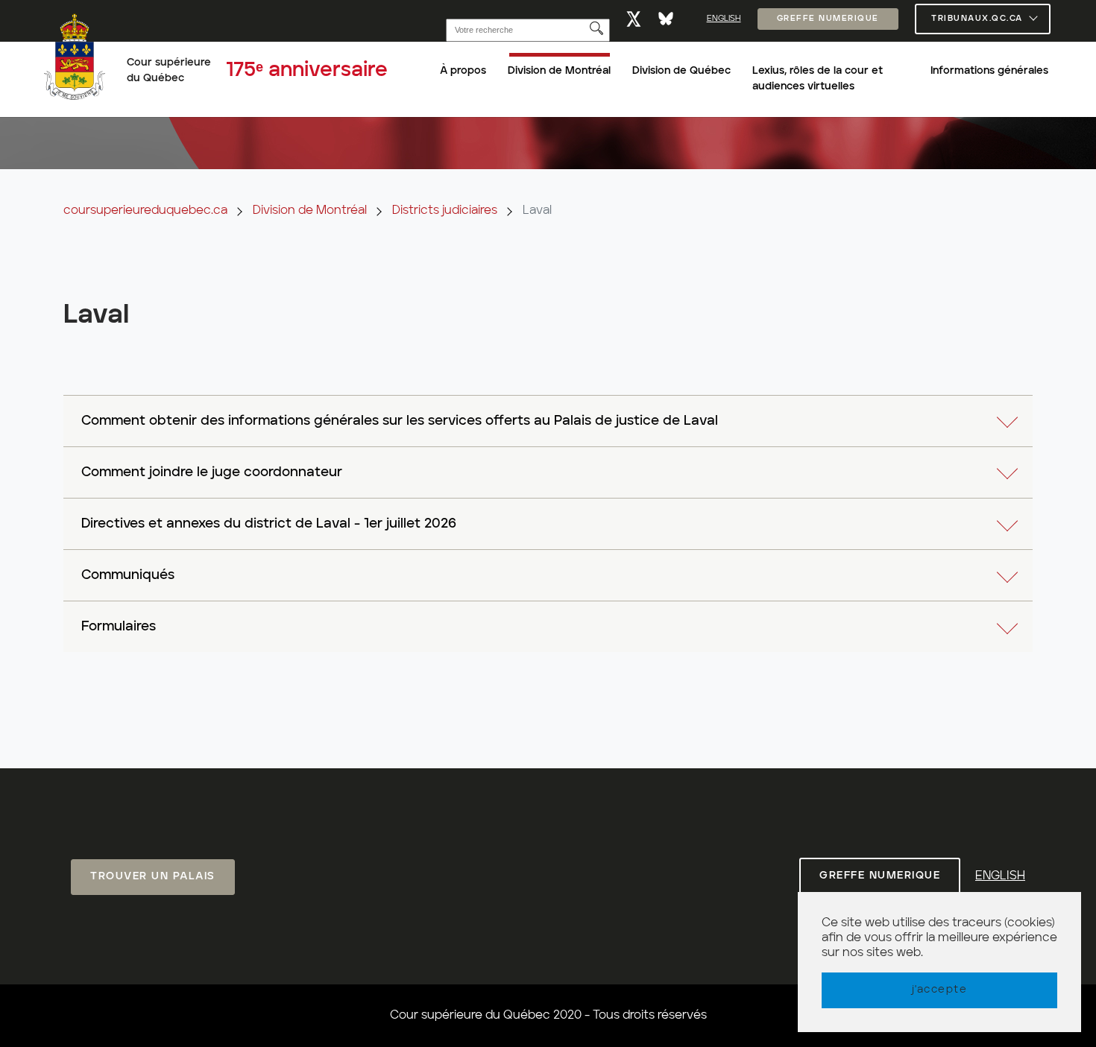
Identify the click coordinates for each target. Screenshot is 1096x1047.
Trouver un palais (152, 876)
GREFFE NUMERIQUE (828, 18)
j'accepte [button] (940, 989)
